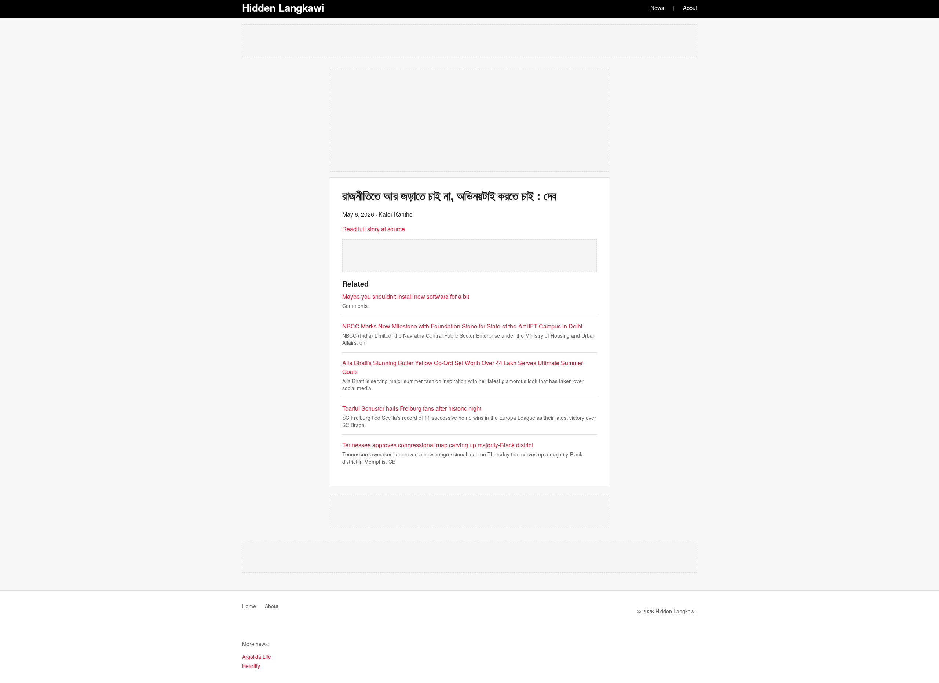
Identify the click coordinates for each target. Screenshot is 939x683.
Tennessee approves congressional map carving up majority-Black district (437, 445)
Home (249, 606)
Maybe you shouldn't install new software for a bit (405, 296)
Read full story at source (373, 229)
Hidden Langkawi (283, 7)
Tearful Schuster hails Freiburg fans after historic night (411, 408)
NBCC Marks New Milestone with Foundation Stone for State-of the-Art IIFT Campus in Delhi (462, 326)
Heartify (251, 665)
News (657, 7)
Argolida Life (256, 656)
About (690, 7)
